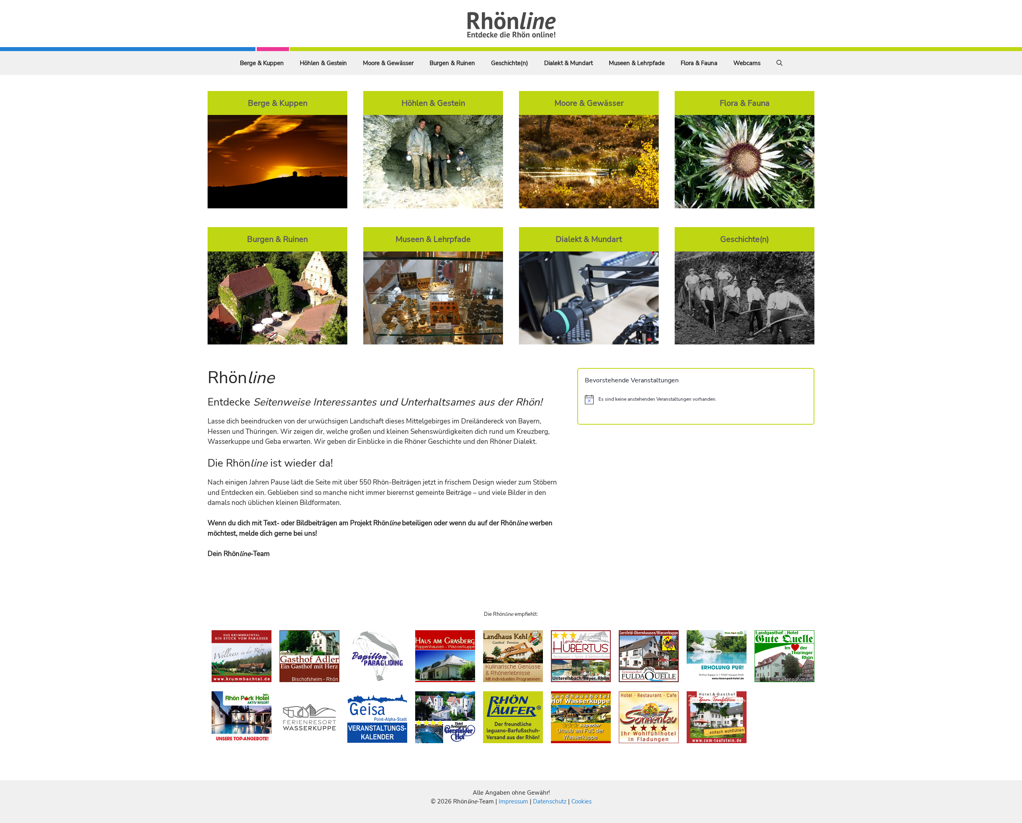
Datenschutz (549, 801)
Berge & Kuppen (262, 63)
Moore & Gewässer (388, 63)
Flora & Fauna (699, 63)
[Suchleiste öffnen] (779, 63)
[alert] (696, 399)
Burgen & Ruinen (452, 63)
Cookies (581, 801)
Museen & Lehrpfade (637, 63)
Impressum (514, 801)
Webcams (747, 63)
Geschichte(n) (509, 63)
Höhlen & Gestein (323, 63)
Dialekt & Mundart (568, 63)
